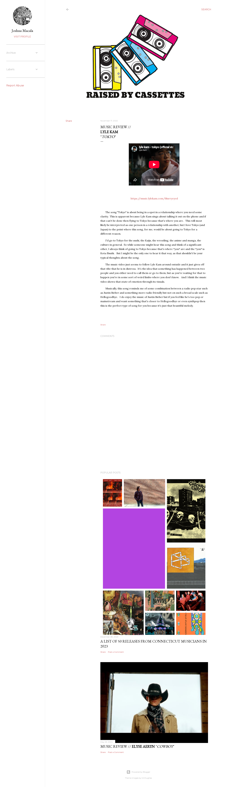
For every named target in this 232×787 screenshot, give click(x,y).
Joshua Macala (22, 30)
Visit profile (22, 36)
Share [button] (69, 121)
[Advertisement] (154, 441)
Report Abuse (15, 85)
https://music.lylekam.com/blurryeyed (154, 198)
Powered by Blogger (141, 772)
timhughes (147, 778)
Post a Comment (116, 652)
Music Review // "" (137, 746)
